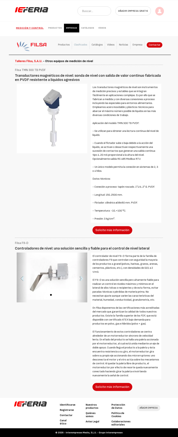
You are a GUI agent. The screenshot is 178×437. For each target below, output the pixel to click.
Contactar (154, 45)
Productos (55, 28)
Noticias (123, 44)
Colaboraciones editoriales (120, 423)
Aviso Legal (92, 421)
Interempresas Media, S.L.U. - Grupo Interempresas (94, 432)
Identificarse (67, 404)
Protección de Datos (118, 406)
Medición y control (30, 28)
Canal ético (63, 422)
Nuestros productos (92, 406)
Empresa (137, 44)
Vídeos (102, 28)
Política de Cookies (117, 415)
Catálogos (87, 28)
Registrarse (67, 410)
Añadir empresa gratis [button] (133, 10)
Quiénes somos (90, 415)
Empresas (71, 28)
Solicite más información (112, 230)
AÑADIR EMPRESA (149, 407)
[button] (22, 278)
